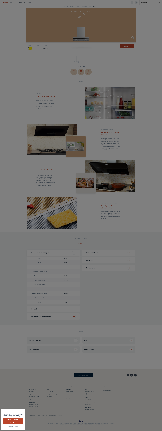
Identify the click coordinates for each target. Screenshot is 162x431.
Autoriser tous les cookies (12, 419)
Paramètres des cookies (13, 426)
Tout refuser (13, 422)
